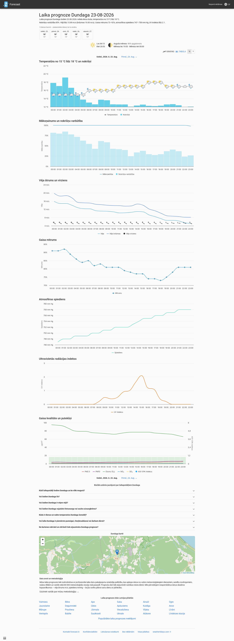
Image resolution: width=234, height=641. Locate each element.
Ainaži (146, 602)
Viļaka (146, 609)
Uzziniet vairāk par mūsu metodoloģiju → (59, 591)
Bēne (67, 602)
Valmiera (43, 602)
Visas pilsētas (143, 632)
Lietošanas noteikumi (110, 632)
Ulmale (120, 613)
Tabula (182, 51)
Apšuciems (122, 605)
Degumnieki (70, 605)
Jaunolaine (44, 605)
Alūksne (147, 613)
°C (189, 51)
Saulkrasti (96, 613)
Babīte (68, 613)
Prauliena (69, 609)
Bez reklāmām (128, 632)
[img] (117, 555)
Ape (93, 602)
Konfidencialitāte (90, 632)
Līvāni (172, 609)
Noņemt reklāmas (215, 4)
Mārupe (42, 609)
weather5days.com (161, 632)
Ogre (171, 602)
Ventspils (43, 613)
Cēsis (93, 605)
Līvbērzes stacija (177, 613)
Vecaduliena (123, 609)
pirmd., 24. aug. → (129, 57)
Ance (171, 605)
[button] (117, 552)
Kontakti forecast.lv (71, 632)
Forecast (15, 4)
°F (193, 51)
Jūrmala (95, 609)
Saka (119, 602)
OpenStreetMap (188, 572)
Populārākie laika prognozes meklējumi (117, 618)
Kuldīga (146, 605)
